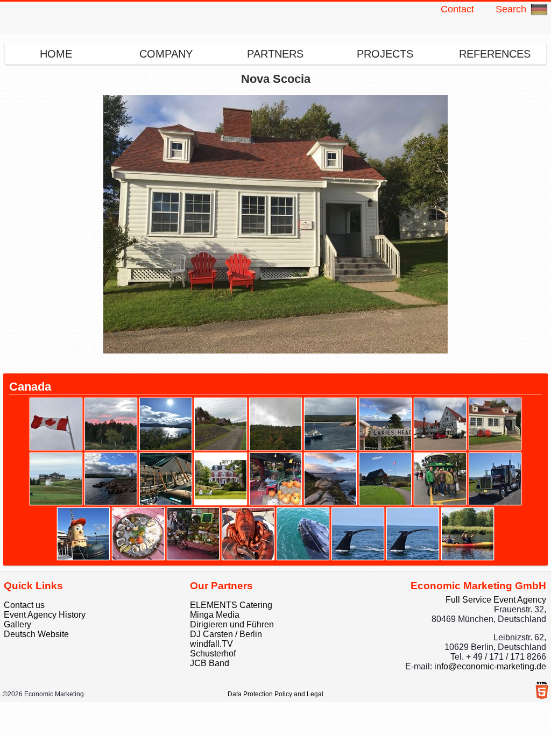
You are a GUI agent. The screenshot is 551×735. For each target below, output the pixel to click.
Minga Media (214, 614)
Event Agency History (45, 614)
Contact (457, 9)
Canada (30, 386)
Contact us (24, 605)
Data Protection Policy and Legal (275, 694)
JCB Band (209, 663)
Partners (275, 54)
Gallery (17, 624)
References (495, 54)
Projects (385, 54)
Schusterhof (213, 653)
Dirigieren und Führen (232, 624)
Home (56, 54)
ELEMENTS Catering (231, 605)
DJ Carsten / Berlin (226, 634)
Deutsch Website (36, 634)
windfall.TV (211, 643)
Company (166, 54)
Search (511, 9)
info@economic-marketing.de (490, 666)
